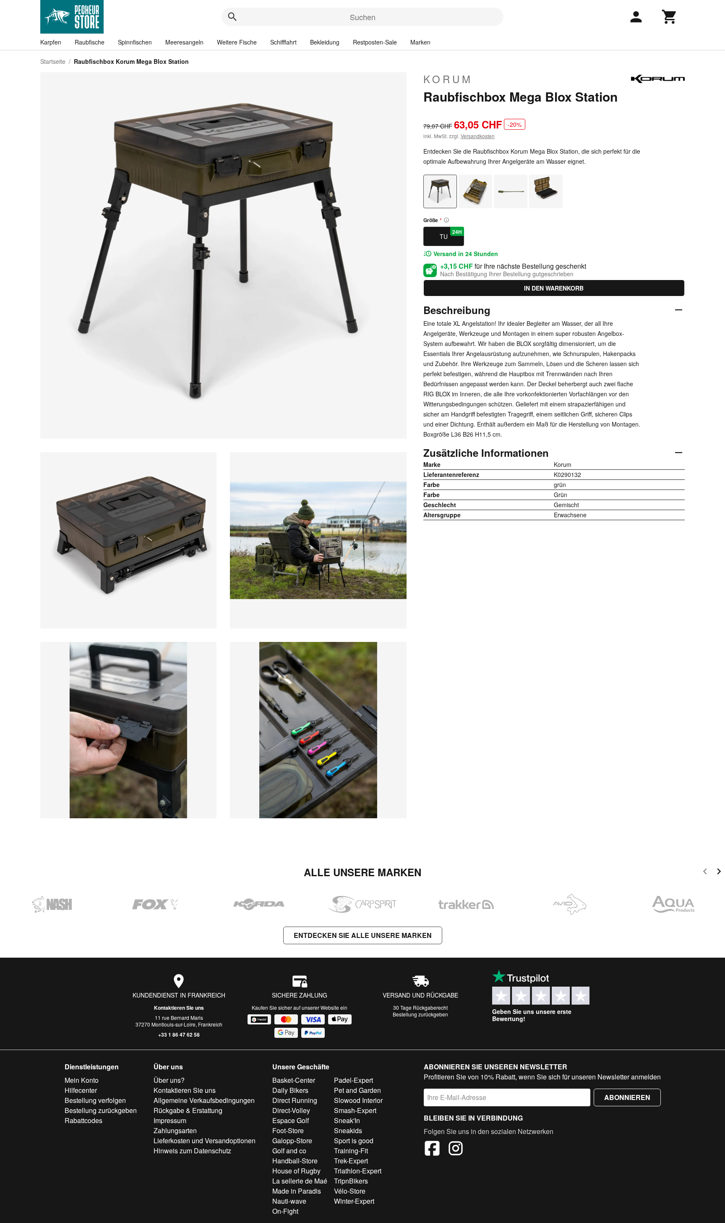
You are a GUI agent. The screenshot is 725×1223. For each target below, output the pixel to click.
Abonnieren (627, 1097)
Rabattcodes (83, 1120)
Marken (420, 42)
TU (451, 234)
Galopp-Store (292, 1140)
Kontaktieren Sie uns (179, 1007)
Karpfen (50, 42)
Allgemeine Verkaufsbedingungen (204, 1100)
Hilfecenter (81, 1090)
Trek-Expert (351, 1160)
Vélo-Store (349, 1191)
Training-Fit (351, 1150)
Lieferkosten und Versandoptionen (205, 1140)
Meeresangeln (184, 42)
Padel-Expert (353, 1080)
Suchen (363, 16)
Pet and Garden (357, 1090)
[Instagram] (455, 1149)
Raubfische (89, 42)
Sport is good (353, 1140)
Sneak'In (347, 1120)
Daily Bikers (290, 1090)
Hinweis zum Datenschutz (192, 1150)
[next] (719, 872)
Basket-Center (293, 1080)
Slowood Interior (358, 1100)
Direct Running (294, 1100)
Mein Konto (82, 1080)
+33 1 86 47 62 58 (179, 1034)
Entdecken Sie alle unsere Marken (363, 935)
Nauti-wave (289, 1201)
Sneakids (348, 1130)
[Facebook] (432, 1149)
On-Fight (285, 1211)
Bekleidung (324, 42)
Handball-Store (295, 1160)
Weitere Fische (237, 42)
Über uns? (169, 1080)
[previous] (705, 872)
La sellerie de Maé (299, 1181)
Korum (448, 79)
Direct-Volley (291, 1110)
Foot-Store (288, 1130)
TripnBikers (351, 1181)
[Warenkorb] (669, 16)
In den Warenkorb (554, 288)
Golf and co (289, 1150)
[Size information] (446, 220)
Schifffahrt (283, 42)
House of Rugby (296, 1171)
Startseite (52, 61)
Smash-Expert (355, 1110)
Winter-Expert (354, 1201)
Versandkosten (478, 135)
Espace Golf (290, 1120)
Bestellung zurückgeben (420, 1014)
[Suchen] (232, 17)
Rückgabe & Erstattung (188, 1110)
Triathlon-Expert (357, 1171)
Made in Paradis (296, 1191)
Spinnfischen (135, 42)
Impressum (170, 1120)
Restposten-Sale (375, 42)
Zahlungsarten (175, 1130)
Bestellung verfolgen (95, 1100)
